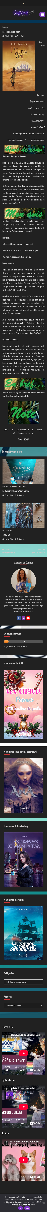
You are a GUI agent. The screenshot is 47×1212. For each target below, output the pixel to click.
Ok (20, 1208)
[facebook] (19, 618)
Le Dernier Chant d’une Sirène (16, 491)
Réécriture (13, 486)
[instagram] (23, 618)
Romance (22, 486)
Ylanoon (6, 534)
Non (27, 1208)
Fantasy (5, 27)
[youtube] (28, 618)
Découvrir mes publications (23, 611)
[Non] (44, 1203)
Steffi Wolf (20, 36)
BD (3, 530)
